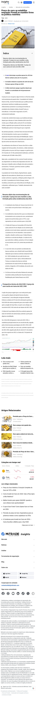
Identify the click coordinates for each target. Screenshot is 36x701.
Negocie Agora (27, 2)
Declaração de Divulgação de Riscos (19, 693)
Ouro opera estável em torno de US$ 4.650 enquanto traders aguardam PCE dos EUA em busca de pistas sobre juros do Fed (23, 434)
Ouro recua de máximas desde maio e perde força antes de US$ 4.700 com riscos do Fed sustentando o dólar (23, 443)
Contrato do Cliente (6, 694)
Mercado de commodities (22, 7)
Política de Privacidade (22, 691)
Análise (11, 7)
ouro (7, 75)
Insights (3, 7)
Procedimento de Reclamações (8, 691)
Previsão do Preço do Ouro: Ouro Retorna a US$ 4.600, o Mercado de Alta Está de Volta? (23, 452)
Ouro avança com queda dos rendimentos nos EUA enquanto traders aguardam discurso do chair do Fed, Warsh (23, 425)
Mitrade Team (11, 23)
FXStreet (8, 21)
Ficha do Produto (6, 693)
